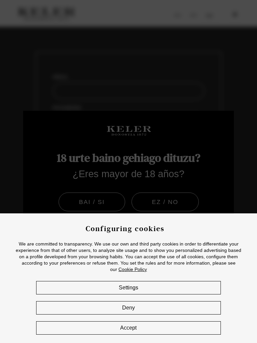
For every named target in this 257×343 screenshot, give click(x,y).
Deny (128, 308)
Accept (128, 328)
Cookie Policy (132, 269)
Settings (128, 287)
